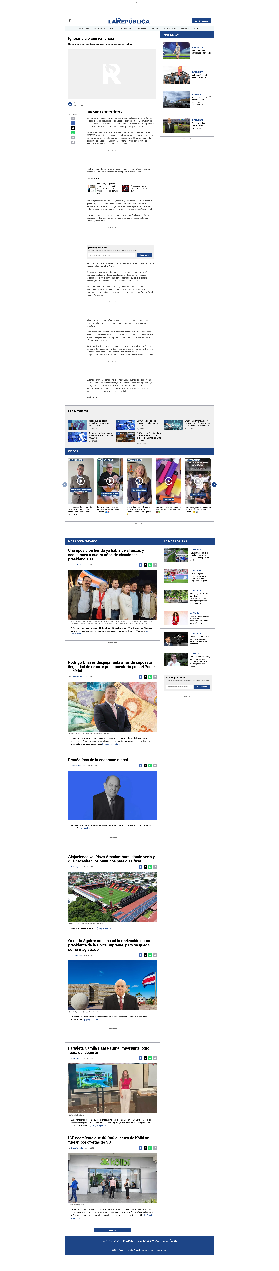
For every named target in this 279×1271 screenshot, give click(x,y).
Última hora (197, 72)
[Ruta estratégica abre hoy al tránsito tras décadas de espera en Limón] (176, 555)
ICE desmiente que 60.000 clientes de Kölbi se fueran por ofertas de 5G (108, 1140)
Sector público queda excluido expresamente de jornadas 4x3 (100, 423)
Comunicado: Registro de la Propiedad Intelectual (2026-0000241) (101, 435)
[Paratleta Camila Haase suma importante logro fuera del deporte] (112, 1088)
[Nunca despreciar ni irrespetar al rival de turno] (125, 188)
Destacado (197, 94)
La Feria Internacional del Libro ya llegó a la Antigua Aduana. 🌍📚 (108, 509)
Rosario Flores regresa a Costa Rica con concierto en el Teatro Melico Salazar (199, 619)
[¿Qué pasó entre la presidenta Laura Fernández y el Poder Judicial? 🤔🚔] (198, 481)
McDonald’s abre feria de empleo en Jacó (201, 76)
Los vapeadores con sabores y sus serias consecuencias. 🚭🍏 (168, 509)
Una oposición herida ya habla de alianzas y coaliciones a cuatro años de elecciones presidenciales (106, 554)
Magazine (194, 613)
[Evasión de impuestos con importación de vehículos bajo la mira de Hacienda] (176, 639)
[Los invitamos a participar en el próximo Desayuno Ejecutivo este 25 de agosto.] (139, 481)
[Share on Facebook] (73, 123)
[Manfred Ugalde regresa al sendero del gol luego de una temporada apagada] (176, 576)
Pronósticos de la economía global (98, 760)
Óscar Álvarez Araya (78, 765)
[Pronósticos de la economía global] (112, 795)
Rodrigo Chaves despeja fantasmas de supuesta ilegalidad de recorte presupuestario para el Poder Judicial (111, 666)
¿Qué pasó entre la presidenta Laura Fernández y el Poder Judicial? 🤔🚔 (198, 509)
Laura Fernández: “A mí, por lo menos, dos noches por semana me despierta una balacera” (200, 661)
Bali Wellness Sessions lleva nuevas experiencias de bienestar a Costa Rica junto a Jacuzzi (149, 436)
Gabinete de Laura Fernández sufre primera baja (199, 125)
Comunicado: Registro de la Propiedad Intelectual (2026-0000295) (149, 423)
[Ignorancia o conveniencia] (112, 74)
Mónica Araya (81, 103)
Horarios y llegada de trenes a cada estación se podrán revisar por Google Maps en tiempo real (107, 188)
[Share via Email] (73, 137)
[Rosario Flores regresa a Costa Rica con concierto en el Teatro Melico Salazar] (176, 618)
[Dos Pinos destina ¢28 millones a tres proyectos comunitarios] (176, 99)
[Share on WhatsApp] (73, 132)
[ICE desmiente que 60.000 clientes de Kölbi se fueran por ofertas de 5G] (112, 1178)
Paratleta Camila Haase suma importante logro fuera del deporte (108, 1050)
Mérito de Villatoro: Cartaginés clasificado (201, 51)
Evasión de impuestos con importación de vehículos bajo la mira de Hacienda (199, 640)
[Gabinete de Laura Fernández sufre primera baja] (176, 124)
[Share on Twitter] (73, 128)
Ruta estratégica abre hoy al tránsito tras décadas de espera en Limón (199, 556)
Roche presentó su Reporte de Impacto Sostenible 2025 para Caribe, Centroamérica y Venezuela (80, 510)
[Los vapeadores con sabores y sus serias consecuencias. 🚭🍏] (168, 481)
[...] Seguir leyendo (110, 744)
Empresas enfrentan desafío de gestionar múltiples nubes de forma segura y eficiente (197, 423)
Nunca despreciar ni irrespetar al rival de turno (139, 188)
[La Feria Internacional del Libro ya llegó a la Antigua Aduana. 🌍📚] (110, 481)
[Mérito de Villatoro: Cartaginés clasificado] (176, 50)
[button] (201, 20)
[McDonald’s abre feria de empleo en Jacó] (176, 75)
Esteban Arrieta (76, 565)
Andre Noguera (76, 867)
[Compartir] (73, 142)
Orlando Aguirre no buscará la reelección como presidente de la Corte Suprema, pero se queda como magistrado (109, 945)
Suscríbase (170, 1240)
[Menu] (71, 21)
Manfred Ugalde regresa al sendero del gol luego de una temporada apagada (199, 577)
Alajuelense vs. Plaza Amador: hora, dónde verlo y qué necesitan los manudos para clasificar (111, 859)
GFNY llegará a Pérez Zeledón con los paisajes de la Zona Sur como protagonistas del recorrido (200, 598)
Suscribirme (145, 255)
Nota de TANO (198, 47)
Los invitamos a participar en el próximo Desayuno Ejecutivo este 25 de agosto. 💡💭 (139, 510)
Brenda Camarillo (77, 1148)
